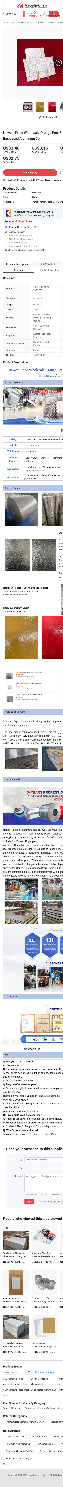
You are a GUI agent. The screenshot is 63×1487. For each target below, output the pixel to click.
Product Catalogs (46, 1372)
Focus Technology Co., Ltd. (39, 1475)
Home (5, 22)
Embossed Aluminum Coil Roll (19, 1451)
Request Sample (53, 180)
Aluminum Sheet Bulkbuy (17, 1458)
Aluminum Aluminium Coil (18, 1443)
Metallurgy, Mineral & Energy (23, 22)
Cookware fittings (39, 1378)
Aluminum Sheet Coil (46, 1443)
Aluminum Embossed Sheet (16, 1389)
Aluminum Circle (38, 1384)
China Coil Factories (15, 1436)
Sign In (8, 249)
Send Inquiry (30, 172)
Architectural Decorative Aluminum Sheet (25, 1421)
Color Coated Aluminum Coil (44, 1389)
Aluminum (42, 22)
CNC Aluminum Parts (13, 1378)
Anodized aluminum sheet (15, 1384)
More (5, 1464)
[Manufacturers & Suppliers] (31, 5)
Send (29, 1201)
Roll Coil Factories (39, 1436)
